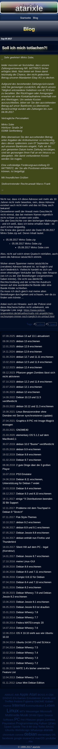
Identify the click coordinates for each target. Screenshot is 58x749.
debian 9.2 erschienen (28, 522)
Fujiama (28, 701)
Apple (24, 694)
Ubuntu (9, 730)
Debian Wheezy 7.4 (27, 652)
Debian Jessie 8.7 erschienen (32, 556)
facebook (7, 738)
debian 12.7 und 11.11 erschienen (34, 356)
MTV (22, 711)
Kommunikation (35, 705)
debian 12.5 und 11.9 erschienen (34, 362)
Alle (30, 741)
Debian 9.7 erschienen (28, 459)
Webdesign (22, 730)
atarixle (48, 730)
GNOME (39, 701)
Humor (7, 705)
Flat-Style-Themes (26, 517)
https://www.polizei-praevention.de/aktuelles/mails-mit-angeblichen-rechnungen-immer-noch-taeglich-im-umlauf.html (27, 313)
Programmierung (27, 723)
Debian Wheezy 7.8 (27, 612)
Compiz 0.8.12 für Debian (30, 577)
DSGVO (7, 698)
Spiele (16, 726)
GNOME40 (22, 429)
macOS (40, 738)
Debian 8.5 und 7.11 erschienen (33, 571)
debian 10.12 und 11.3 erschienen (34, 406)
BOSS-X (43, 694)
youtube (51, 738)
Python (43, 723)
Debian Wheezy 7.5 (27, 647)
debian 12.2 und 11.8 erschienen (34, 381)
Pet (23, 719)
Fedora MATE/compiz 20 (30, 622)
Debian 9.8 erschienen (28, 454)
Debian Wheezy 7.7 (27, 617)
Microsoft (46, 711)
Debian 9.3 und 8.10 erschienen (33, 493)
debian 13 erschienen (28, 341)
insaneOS (28, 738)
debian (30, 734)
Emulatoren (34, 698)
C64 (50, 694)
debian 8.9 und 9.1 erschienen (33, 527)
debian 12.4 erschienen (29, 367)
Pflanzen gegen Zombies (40, 719)
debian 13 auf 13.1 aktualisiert (33, 336)
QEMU (52, 723)
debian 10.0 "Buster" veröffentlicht (35, 444)
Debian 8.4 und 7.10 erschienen (33, 582)
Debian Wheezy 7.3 (27, 657)
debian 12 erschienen (28, 392)
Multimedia (12, 715)
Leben (40, 324)
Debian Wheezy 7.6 (27, 627)
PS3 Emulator (24, 474)
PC (17, 719)
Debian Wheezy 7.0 (27, 677)
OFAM (32, 715)
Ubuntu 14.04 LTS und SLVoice (33, 642)
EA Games (19, 698)
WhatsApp (36, 730)
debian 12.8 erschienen (29, 351)
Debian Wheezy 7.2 (27, 663)
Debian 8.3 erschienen (28, 587)
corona (19, 734)
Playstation (8, 723)
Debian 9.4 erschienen (28, 488)
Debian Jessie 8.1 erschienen (32, 601)
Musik (24, 715)
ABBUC (9, 694)
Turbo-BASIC (46, 726)
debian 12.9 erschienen (29, 346)
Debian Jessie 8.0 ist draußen (32, 607)
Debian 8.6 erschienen (28, 566)
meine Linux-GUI (25, 561)
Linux (13, 710)
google (18, 738)
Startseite (25, 17)
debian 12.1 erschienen (29, 386)
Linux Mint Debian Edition (30, 682)
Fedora (18, 701)
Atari (33, 694)
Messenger (32, 711)
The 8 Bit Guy (29, 726)
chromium (8, 734)
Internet (18, 705)
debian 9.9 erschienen (28, 449)
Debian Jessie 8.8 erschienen (32, 532)
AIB (17, 694)
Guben (49, 701)
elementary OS (46, 734)
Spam (53, 324)
